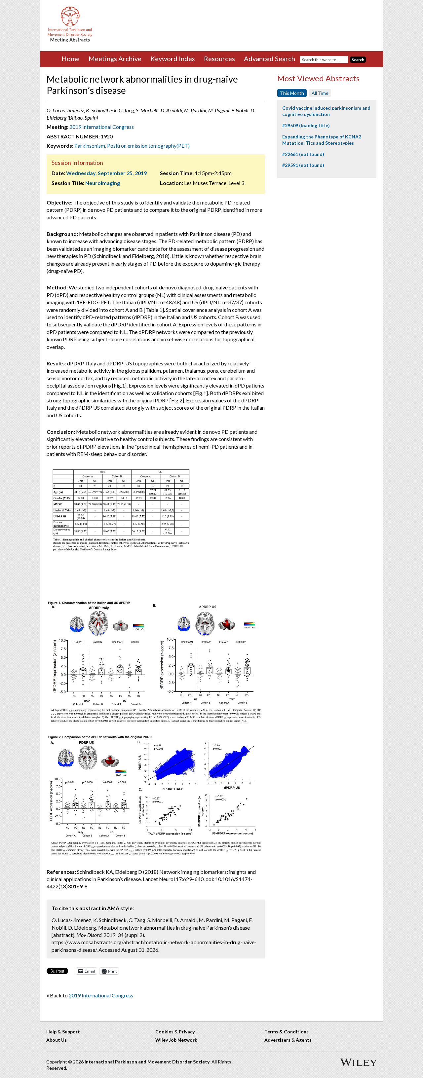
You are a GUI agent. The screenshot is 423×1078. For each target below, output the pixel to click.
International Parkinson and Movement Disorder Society (147, 1061)
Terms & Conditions (286, 1031)
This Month (292, 93)
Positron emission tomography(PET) (148, 145)
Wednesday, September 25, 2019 (106, 173)
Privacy (187, 1031)
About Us (56, 1040)
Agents (304, 1040)
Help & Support (63, 1031)
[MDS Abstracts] (70, 41)
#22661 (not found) (303, 154)
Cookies (164, 1031)
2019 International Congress (101, 127)
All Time (320, 93)
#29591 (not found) (303, 165)
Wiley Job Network (176, 1040)
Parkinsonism (89, 145)
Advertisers (277, 1040)
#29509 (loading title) (306, 125)
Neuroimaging (102, 183)
